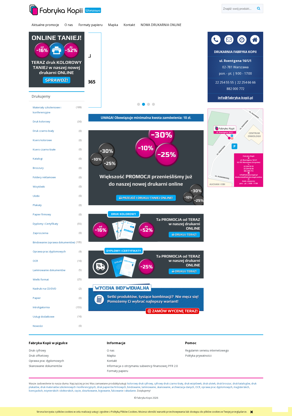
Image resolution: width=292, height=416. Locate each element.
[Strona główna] (65, 9)
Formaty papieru (117, 371)
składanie (130, 390)
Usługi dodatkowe (43, 316)
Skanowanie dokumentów (45, 366)
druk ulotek (209, 383)
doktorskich (66, 390)
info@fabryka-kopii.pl (235, 97)
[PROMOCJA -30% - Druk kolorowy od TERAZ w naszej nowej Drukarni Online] (56, 59)
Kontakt (112, 361)
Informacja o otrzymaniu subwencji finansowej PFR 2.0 (142, 366)
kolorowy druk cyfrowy (140, 383)
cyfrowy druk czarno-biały (168, 383)
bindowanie (133, 387)
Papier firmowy (42, 214)
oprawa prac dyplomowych (216, 387)
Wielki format (41, 279)
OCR (35, 261)
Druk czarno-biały (43, 131)
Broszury (38, 168)
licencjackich (36, 390)
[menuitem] (45, 25)
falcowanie (117, 390)
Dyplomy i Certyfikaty (45, 223)
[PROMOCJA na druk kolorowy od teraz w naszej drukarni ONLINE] (146, 225)
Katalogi (38, 158)
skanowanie (163, 387)
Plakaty (37, 205)
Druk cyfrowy (37, 350)
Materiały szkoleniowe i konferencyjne (47, 110)
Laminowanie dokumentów (49, 270)
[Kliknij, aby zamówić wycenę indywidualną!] (146, 298)
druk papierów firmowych (111, 387)
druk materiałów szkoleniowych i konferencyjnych (68, 387)
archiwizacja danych (183, 387)
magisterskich (241, 387)
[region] (146, 70)
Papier (37, 298)
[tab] (138, 104)
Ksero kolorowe (42, 140)
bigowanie (104, 390)
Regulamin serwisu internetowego (207, 350)
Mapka (111, 355)
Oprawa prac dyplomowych (49, 251)
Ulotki (36, 196)
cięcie (77, 390)
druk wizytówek (193, 383)
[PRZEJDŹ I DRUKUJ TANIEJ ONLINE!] (146, 167)
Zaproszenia (40, 233)
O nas (110, 350)
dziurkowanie (89, 390)
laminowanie (149, 387)
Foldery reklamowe (44, 177)
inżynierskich (51, 390)
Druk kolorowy (41, 121)
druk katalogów (241, 383)
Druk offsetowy (39, 355)
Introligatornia (41, 307)
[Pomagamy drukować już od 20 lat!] (146, 70)
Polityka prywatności (198, 355)
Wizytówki (39, 186)
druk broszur (224, 383)
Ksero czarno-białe (44, 149)
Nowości (38, 326)
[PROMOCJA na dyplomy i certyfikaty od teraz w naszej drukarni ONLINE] (146, 262)
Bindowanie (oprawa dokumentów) (54, 242)
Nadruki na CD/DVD (44, 288)
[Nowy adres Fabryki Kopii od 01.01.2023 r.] (235, 147)
